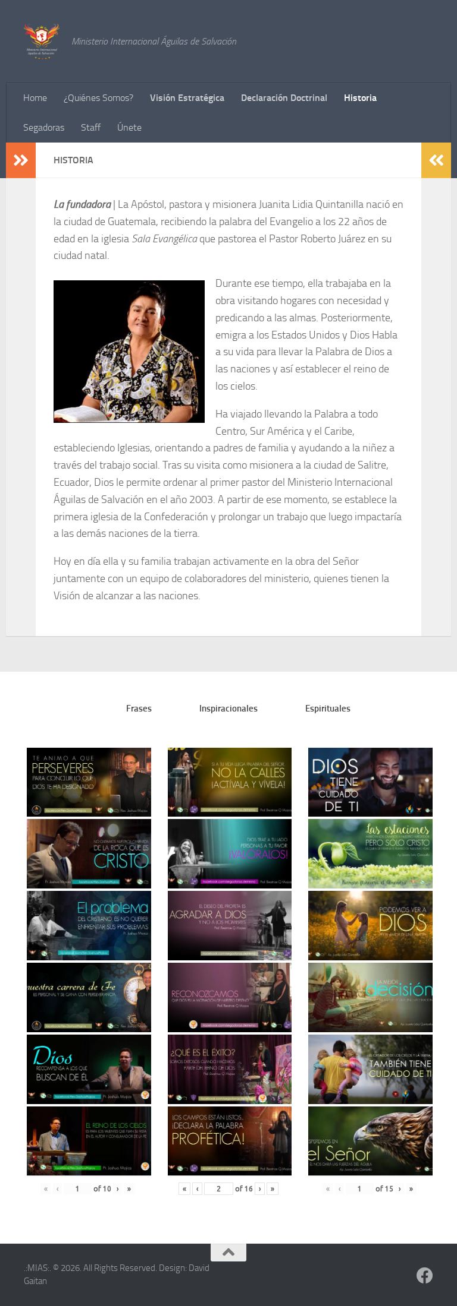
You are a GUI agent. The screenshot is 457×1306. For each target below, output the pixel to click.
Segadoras (43, 127)
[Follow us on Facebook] (425, 1275)
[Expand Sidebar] (21, 160)
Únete (129, 127)
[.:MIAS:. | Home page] (42, 41)
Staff (91, 127)
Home (35, 97)
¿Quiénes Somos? (98, 97)
